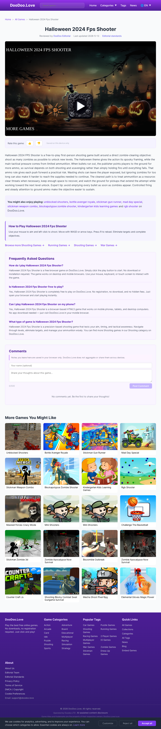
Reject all (127, 723)
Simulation (67, 644)
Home (93, 5)
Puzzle (47, 640)
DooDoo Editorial (61, 36)
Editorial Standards (14, 677)
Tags (123, 5)
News (133, 5)
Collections (127, 629)
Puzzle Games (108, 625)
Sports (47, 648)
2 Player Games (109, 636)
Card (46, 633)
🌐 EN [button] (146, 5)
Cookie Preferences (15, 693)
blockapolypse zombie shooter (57, 206)
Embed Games (129, 650)
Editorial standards (112, 36)
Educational (67, 633)
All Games (20, 19)
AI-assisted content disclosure (92, 712)
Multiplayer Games (88, 641)
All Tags (126, 638)
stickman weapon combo (23, 206)
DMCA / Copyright (14, 689)
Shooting (48, 644)
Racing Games (90, 636)
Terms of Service (13, 685)
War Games (89, 647)
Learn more (79, 725)
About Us (9, 668)
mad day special (132, 201)
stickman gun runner (108, 201)
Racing (65, 640)
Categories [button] (108, 5)
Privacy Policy (12, 681)
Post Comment (141, 386)
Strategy (66, 648)
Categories (127, 633)
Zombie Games (108, 647)
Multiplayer (67, 636)
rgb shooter (131, 206)
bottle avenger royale (82, 201)
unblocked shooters (56, 201)
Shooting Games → (85, 245)
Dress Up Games (105, 652)
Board (65, 629)
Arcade (47, 629)
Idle (46, 636)
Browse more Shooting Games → (24, 245)
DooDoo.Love (22, 5)
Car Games (88, 625)
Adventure (67, 625)
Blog (124, 646)
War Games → (109, 245)
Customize (108, 723)
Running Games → (59, 245)
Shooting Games (87, 630)
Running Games (109, 629)
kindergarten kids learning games (98, 206)
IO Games (106, 640)
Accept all (147, 723)
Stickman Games (87, 652)
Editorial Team (12, 672)
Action (47, 625)
